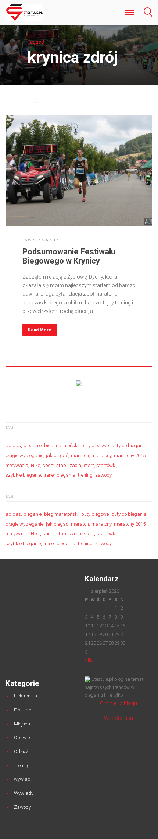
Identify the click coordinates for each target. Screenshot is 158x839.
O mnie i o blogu (118, 703)
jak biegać (57, 455)
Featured (23, 710)
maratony (101, 455)
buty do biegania (129, 445)
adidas (13, 445)
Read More (39, 330)
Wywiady (23, 793)
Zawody (22, 807)
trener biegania (59, 475)
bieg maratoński (61, 445)
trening (85, 475)
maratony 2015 (130, 455)
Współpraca (118, 718)
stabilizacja (68, 465)
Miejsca (22, 724)
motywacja (17, 465)
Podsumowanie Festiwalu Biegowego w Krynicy (68, 256)
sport (48, 465)
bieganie (33, 445)
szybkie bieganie (23, 475)
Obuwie (22, 737)
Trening (22, 765)
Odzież (21, 751)
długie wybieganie (24, 455)
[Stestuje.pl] (24, 12)
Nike (35, 465)
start (89, 465)
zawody (103, 475)
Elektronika (25, 696)
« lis (89, 660)
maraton (80, 455)
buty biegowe (95, 445)
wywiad (22, 779)
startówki (106, 465)
